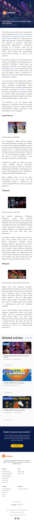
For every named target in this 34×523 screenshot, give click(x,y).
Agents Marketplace (7, 473)
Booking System (6, 477)
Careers (4, 494)
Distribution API (6, 471)
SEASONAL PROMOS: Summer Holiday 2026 (14, 383)
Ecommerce (5, 479)
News (3, 496)
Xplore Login (21, 473)
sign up (17, 446)
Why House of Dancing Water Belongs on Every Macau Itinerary (16, 356)
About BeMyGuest (6, 489)
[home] (8, 13)
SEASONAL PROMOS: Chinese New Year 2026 (14, 410)
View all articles (28, 338)
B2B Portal (4, 482)
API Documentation (23, 489)
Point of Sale (5, 480)
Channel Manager (6, 475)
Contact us (5, 492)
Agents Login (21, 471)
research (22, 90)
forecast (15, 68)
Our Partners (5, 491)
